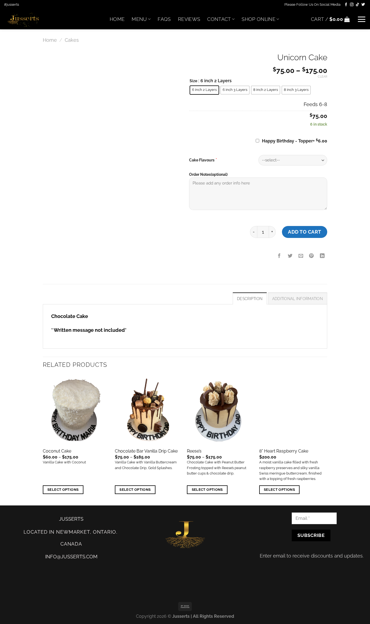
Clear (322, 76)
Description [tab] (249, 299)
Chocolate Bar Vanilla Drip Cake (146, 451)
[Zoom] (50, 181)
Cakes (72, 40)
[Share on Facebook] (279, 256)
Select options (63, 490)
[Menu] (361, 19)
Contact (219, 19)
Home (117, 19)
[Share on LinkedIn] (322, 256)
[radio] (204, 90)
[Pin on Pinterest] (311, 256)
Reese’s (194, 451)
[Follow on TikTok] (357, 5)
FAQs (164, 19)
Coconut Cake (57, 451)
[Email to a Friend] (301, 256)
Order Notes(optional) (208, 174)
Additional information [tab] (297, 299)
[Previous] (43, 440)
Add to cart (304, 232)
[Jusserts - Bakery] (53, 19)
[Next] (326, 440)
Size (193, 81)
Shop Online (258, 19)
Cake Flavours (202, 160)
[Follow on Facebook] (346, 5)
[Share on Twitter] (290, 256)
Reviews (189, 19)
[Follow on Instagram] (351, 5)
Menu (139, 19)
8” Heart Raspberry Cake (283, 451)
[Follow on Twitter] (363, 5)
